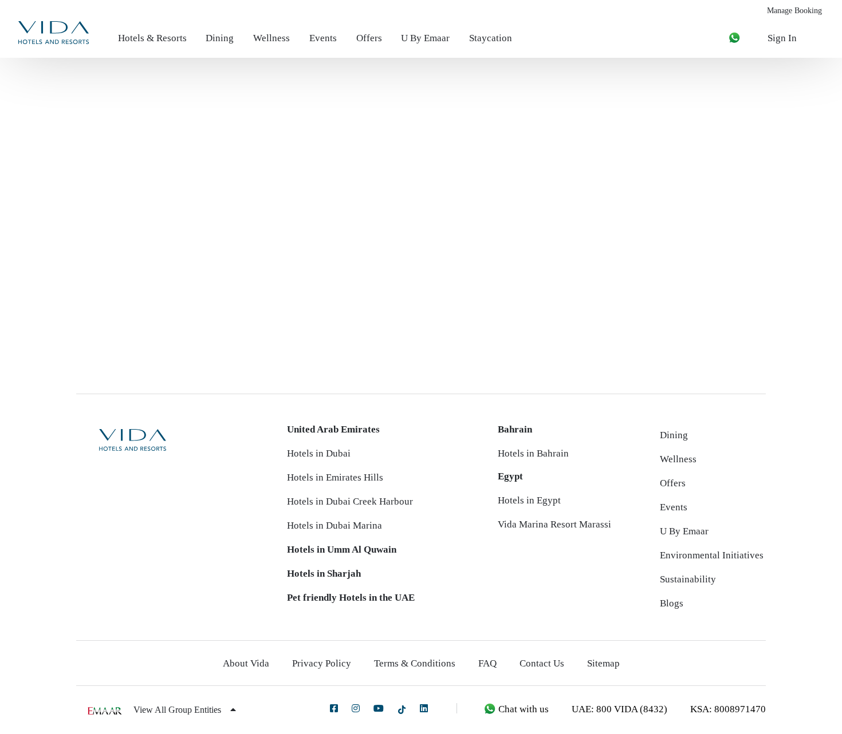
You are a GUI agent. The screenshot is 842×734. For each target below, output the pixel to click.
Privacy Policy (321, 663)
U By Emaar (425, 38)
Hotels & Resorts (152, 38)
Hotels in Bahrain (533, 453)
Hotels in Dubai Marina (334, 525)
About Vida (246, 663)
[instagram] (356, 708)
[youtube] (378, 708)
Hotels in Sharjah (324, 573)
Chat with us (522, 709)
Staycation (490, 38)
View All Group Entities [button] (178, 710)
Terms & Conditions (414, 663)
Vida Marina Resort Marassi (554, 524)
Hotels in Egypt (529, 500)
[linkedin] (424, 708)
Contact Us (542, 663)
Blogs (671, 603)
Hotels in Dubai (319, 453)
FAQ (487, 663)
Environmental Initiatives (712, 555)
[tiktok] (402, 709)
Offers (369, 38)
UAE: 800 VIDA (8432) (619, 709)
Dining (220, 38)
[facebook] (334, 708)
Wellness (271, 38)
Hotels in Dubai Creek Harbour (350, 501)
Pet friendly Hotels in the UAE (351, 597)
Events (323, 38)
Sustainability (688, 579)
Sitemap (603, 663)
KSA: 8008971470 (728, 709)
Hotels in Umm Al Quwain (341, 549)
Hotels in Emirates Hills (335, 477)
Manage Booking (794, 10)
